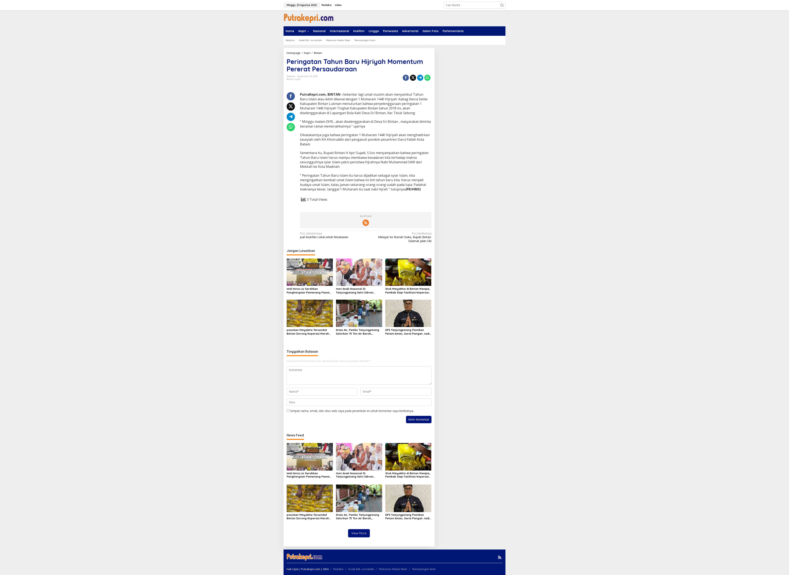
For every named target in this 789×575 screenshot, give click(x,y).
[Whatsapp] (427, 78)
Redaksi (338, 569)
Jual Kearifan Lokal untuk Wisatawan (324, 235)
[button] (501, 5)
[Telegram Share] (420, 78)
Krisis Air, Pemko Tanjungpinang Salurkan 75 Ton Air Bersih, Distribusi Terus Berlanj (357, 331)
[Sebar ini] (406, 78)
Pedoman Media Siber (393, 569)
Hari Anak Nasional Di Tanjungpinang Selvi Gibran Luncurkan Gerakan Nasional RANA (356, 290)
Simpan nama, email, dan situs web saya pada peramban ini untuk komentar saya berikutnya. (352, 411)
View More (359, 533)
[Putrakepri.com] (309, 18)
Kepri (298, 79)
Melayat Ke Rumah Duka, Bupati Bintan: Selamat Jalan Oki (404, 237)
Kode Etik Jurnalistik (361, 569)
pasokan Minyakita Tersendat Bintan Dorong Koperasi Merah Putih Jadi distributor (308, 331)
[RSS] (365, 222)
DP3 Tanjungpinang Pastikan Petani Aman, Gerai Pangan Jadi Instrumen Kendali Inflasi (407, 331)
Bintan (290, 79)
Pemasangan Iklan (424, 569)
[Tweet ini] (413, 78)
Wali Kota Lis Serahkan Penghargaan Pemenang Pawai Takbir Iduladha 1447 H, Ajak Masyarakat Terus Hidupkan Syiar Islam (308, 290)
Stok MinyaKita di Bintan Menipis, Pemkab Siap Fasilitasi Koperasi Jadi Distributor (407, 290)
